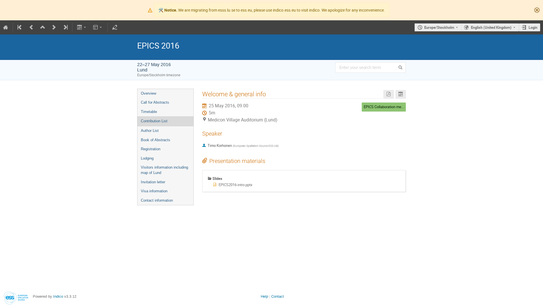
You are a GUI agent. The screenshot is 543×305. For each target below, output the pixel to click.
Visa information (154, 191)
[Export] (82, 27)
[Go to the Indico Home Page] (5, 27)
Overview (148, 93)
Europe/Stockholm (439, 27)
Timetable (149, 112)
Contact (277, 296)
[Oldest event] (20, 27)
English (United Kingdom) (491, 27)
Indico (58, 296)
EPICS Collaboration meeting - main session (399, 106)
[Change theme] (98, 27)
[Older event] (31, 27)
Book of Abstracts (155, 140)
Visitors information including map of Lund (164, 170)
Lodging (147, 158)
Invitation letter (153, 182)
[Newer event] (54, 27)
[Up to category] (42, 27)
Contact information (157, 200)
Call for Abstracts (155, 102)
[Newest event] (65, 27)
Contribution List (154, 121)
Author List (150, 130)
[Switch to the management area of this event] (114, 27)
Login (533, 27)
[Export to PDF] (388, 94)
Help (264, 296)
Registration (150, 149)
